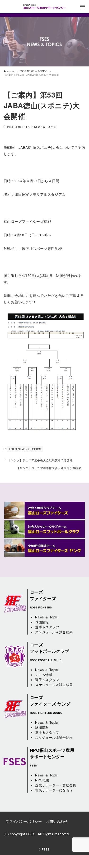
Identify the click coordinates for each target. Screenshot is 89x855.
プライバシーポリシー (23, 821)
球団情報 (42, 622)
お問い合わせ (57, 821)
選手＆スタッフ (47, 627)
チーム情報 (43, 674)
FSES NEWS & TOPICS (41, 127)
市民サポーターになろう (54, 790)
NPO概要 (42, 780)
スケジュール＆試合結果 (54, 632)
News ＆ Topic (46, 617)
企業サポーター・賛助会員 (55, 785)
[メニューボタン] (82, 6)
